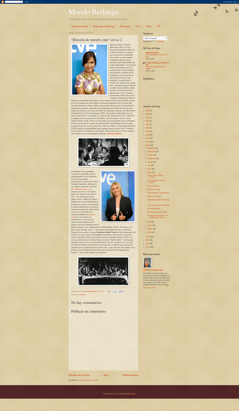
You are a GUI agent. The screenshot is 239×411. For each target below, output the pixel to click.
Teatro (149, 26)
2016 (148, 142)
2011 (148, 247)
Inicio (106, 375)
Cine (138, 26)
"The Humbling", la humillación (158, 193)
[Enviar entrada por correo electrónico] (109, 291)
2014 (148, 237)
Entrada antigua (130, 375)
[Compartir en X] (118, 291)
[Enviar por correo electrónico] (113, 291)
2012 (148, 243)
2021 (148, 124)
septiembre (152, 158)
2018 (148, 135)
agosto (150, 162)
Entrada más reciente (79, 375)
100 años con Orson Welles (157, 212)
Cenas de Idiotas (153, 186)
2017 (148, 138)
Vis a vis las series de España (158, 205)
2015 (148, 145)
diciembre (151, 148)
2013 (148, 240)
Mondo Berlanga (93, 11)
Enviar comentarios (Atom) (88, 380)
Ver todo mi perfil (149, 288)
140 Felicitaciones (153, 208)
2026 (148, 111)
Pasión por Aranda (153, 189)
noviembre (152, 152)
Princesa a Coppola (154, 196)
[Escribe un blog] (115, 291)
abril (149, 222)
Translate (160, 41)
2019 (148, 131)
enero (150, 232)
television (82, 295)
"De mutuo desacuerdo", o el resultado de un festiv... (157, 216)
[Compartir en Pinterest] (122, 291)
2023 (148, 118)
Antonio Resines (114, 134)
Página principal (79, 26)
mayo (150, 172)
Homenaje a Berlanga (104, 26)
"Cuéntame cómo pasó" (83, 189)
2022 (148, 121)
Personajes (125, 26)
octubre (150, 155)
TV (158, 26)
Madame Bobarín (152, 53)
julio (149, 165)
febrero (150, 229)
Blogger (132, 394)
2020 (148, 128)
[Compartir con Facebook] (120, 291)
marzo (150, 225)
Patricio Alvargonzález (154, 270)
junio (149, 169)
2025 (148, 114)
